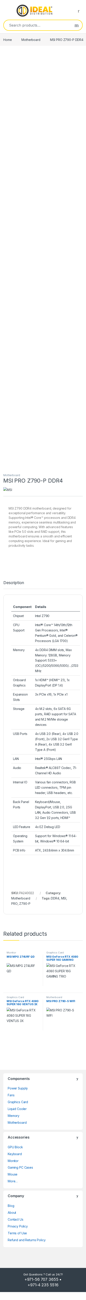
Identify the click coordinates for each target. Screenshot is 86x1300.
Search (76, 25)
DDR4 (55, 898)
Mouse (12, 1174)
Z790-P (24, 903)
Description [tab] (13, 583)
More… (13, 1181)
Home (7, 40)
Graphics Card (55, 952)
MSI (63, 898)
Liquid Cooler (17, 1109)
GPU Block (15, 1147)
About (12, 1212)
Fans (11, 1095)
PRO (14, 903)
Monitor (11, 952)
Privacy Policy (18, 1226)
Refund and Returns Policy (27, 1240)
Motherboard (30, 40)
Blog (11, 1206)
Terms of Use (17, 1233)
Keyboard (15, 1154)
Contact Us (15, 1219)
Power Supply (18, 1088)
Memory (13, 1116)
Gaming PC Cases (20, 1167)
